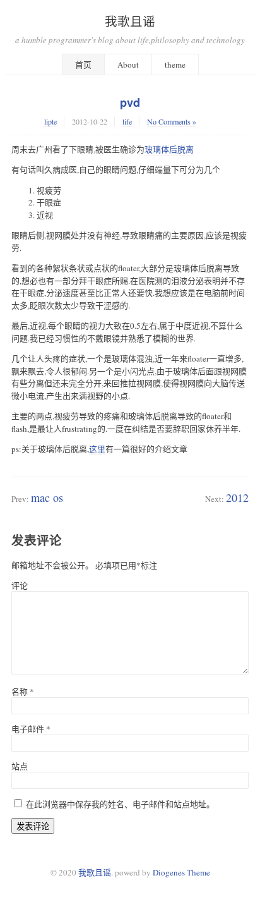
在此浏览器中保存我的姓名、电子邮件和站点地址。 (120, 804)
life (127, 121)
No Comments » (171, 121)
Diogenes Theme (181, 872)
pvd (130, 102)
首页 (83, 64)
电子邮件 (30, 729)
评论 (19, 585)
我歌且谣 (130, 21)
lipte (50, 121)
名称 (22, 691)
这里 (97, 448)
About (128, 64)
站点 (19, 766)
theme (175, 64)
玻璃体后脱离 (169, 149)
